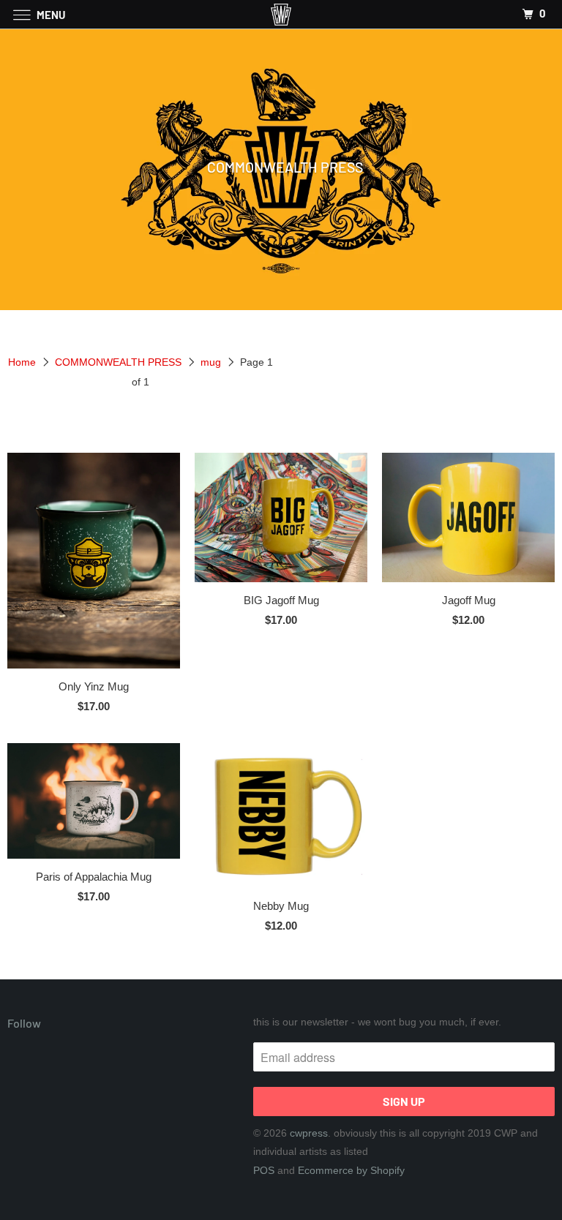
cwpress (309, 1133)
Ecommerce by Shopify (351, 1170)
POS (263, 1170)
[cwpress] (281, 14)
